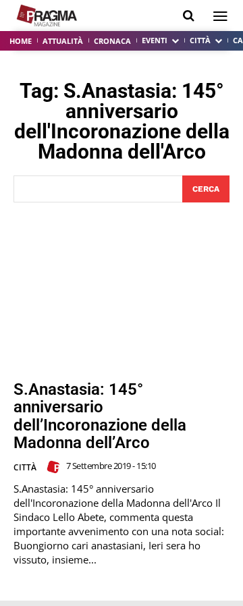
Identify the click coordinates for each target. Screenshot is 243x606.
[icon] (188, 15)
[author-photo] (55, 467)
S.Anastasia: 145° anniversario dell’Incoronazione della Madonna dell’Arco (100, 416)
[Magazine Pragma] (47, 15)
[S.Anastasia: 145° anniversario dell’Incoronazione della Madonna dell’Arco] (122, 291)
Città (25, 467)
